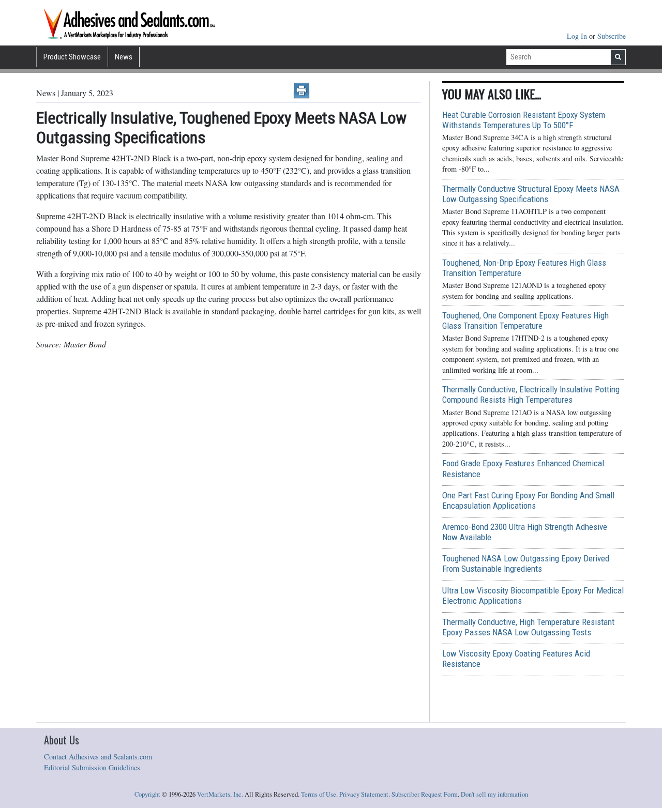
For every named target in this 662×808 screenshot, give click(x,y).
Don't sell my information (494, 794)
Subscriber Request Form (425, 794)
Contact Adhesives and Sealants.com (98, 756)
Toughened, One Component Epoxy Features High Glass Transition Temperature (525, 320)
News (123, 57)
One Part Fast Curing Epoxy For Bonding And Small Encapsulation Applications (528, 500)
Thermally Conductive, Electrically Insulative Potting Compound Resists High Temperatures (531, 394)
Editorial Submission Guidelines (92, 767)
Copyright (147, 794)
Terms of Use (318, 794)
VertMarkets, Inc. (220, 794)
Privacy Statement (363, 794)
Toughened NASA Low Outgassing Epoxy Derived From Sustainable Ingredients (525, 563)
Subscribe (611, 36)
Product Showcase (72, 57)
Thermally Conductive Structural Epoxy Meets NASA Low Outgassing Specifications (531, 194)
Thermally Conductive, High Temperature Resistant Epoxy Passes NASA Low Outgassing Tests (528, 627)
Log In (578, 36)
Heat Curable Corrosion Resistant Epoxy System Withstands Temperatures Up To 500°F (523, 120)
